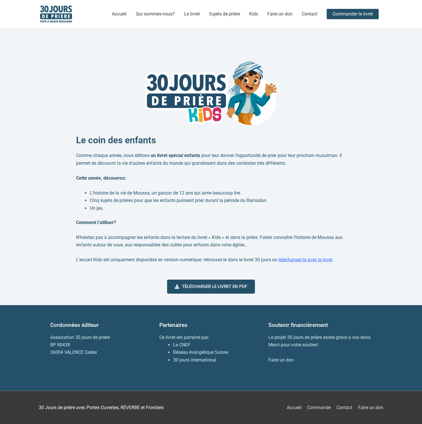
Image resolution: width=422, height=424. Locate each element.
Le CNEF (181, 345)
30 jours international (194, 360)
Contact (310, 14)
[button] (353, 14)
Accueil (119, 14)
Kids (253, 14)
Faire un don (280, 14)
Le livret (192, 14)
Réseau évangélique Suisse (200, 352)
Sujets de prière (224, 14)
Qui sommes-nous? (155, 14)
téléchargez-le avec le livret (305, 259)
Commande (319, 407)
